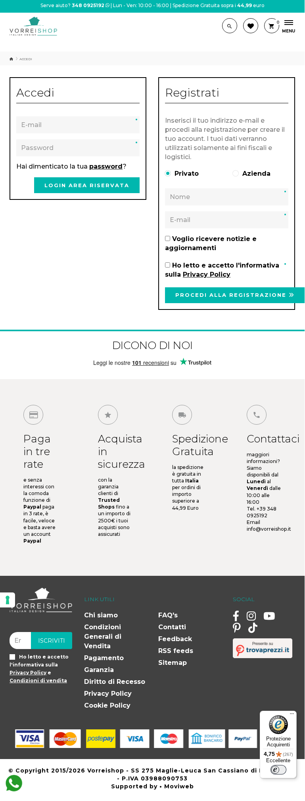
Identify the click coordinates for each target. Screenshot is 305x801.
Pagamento (104, 658)
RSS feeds (175, 651)
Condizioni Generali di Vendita (102, 636)
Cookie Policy (107, 705)
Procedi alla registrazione (232, 295)
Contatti (172, 627)
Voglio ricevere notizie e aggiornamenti (211, 243)
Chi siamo (101, 615)
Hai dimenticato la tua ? (71, 166)
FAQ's (168, 615)
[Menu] (292, 715)
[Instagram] (251, 616)
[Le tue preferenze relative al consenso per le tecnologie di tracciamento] (7, 599)
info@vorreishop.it (269, 529)
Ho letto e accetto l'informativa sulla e (39, 668)
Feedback (175, 639)
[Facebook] (236, 616)
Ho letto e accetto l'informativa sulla (222, 270)
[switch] (278, 769)
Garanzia (99, 670)
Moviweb (179, 786)
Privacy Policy (108, 693)
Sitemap (172, 662)
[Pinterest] (237, 628)
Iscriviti (51, 641)
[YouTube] (269, 616)
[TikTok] (252, 628)
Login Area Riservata (86, 185)
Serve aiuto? (72, 5)
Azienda (256, 173)
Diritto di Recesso (114, 681)
